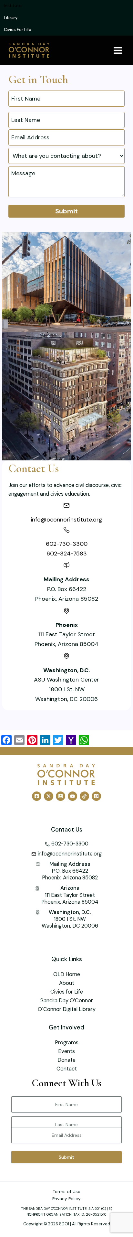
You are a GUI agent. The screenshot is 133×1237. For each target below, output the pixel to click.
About (66, 983)
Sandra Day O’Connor (66, 1000)
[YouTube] (72, 796)
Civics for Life (66, 991)
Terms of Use (66, 1191)
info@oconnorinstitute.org (66, 519)
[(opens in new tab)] (66, 281)
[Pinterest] (96, 796)
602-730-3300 (66, 544)
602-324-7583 (66, 553)
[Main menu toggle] (118, 50)
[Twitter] (48, 796)
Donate (66, 1060)
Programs (66, 1042)
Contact (66, 1068)
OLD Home (66, 974)
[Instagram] (60, 796)
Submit (66, 211)
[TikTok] (84, 796)
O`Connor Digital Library (67, 1009)
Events (66, 1051)
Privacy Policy (66, 1198)
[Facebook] (36, 796)
